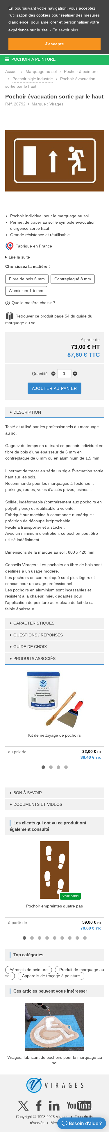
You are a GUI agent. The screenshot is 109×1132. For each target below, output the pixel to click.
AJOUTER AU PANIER (54, 388)
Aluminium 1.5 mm (26, 290)
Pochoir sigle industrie (32, 78)
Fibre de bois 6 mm (27, 279)
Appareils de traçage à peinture (51, 975)
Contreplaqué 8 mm (72, 279)
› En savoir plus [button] (64, 30)
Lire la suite (19, 257)
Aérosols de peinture (29, 969)
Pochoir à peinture (81, 71)
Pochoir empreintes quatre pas (54, 906)
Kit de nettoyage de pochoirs (54, 735)
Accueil (11, 71)
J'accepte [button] (54, 44)
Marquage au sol (41, 71)
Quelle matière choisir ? (33, 302)
